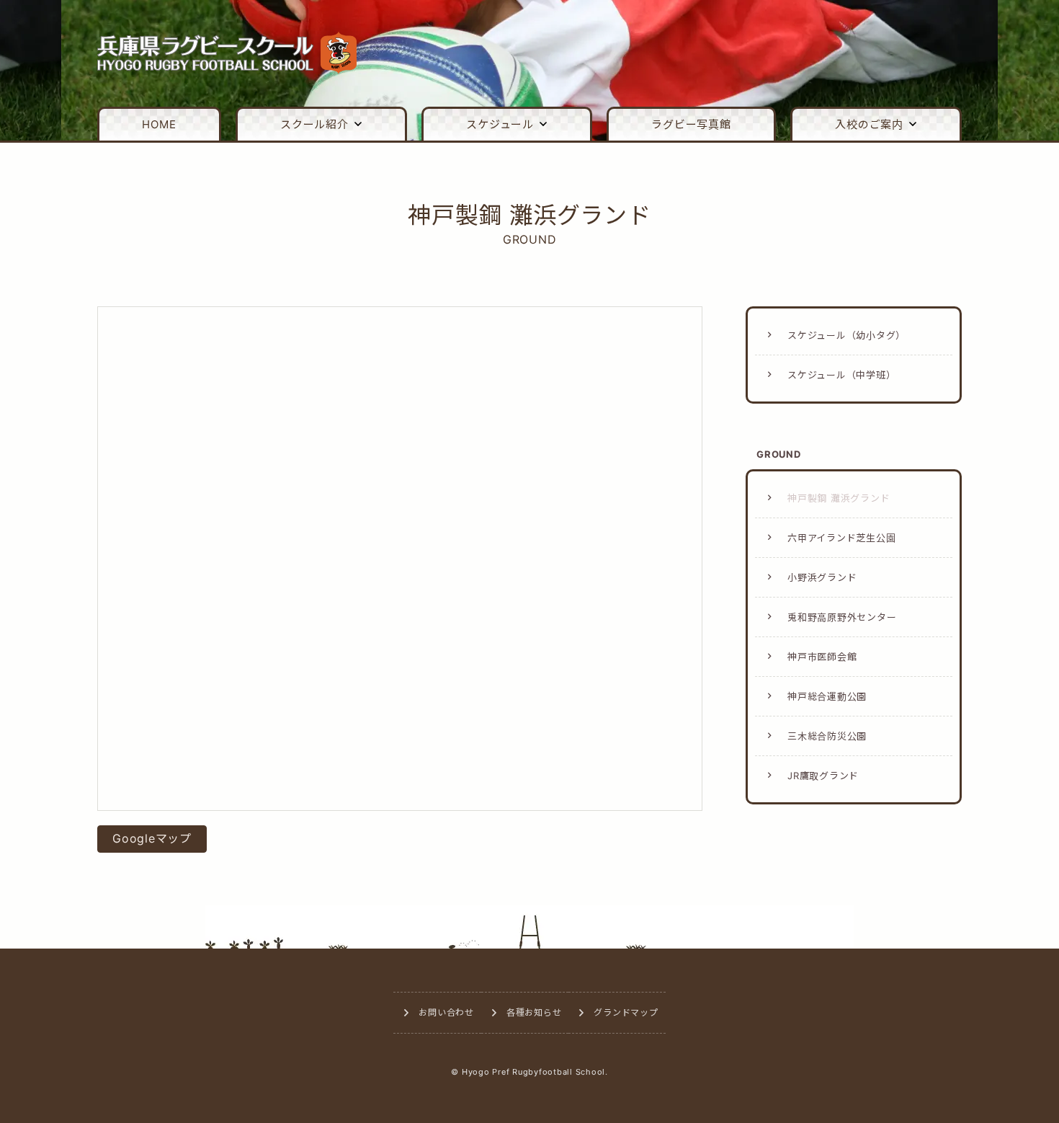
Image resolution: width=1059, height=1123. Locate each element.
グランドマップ (626, 1012)
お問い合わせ (446, 1012)
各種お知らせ (534, 1012)
